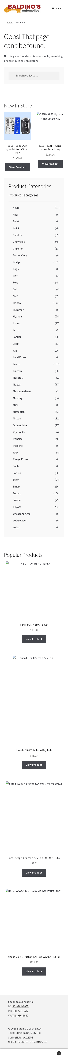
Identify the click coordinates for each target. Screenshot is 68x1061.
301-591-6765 (21, 1011)
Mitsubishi (19, 411)
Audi (15, 214)
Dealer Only (20, 255)
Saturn (17, 473)
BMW (16, 221)
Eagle (16, 269)
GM (15, 289)
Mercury (17, 398)
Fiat (15, 276)
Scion (16, 479)
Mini (15, 405)
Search (34, 1055)
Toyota (17, 507)
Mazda (17, 384)
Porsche (18, 445)
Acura (16, 207)
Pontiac (17, 439)
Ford (15, 282)
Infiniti (17, 323)
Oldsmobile (20, 425)
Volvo (16, 527)
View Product (17, 167)
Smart (16, 486)
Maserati (18, 377)
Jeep (16, 343)
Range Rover (20, 459)
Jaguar (17, 337)
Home (10, 22)
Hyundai (17, 316)
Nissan (17, 418)
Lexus (16, 364)
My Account (11, 1055)
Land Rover (19, 357)
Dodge (17, 262)
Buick (16, 228)
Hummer (18, 309)
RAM (15, 452)
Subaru (17, 493)
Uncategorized (22, 513)
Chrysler (18, 248)
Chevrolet (19, 241)
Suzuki (17, 500)
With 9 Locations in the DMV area (27, 1042)
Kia (15, 350)
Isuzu (16, 330)
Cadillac (17, 235)
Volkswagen (20, 520)
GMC (15, 296)
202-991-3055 (21, 1006)
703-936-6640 (20, 1015)
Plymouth (19, 432)
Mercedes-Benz (22, 391)
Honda (17, 303)
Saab (16, 466)
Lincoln (17, 371)
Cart (52, 1051)
